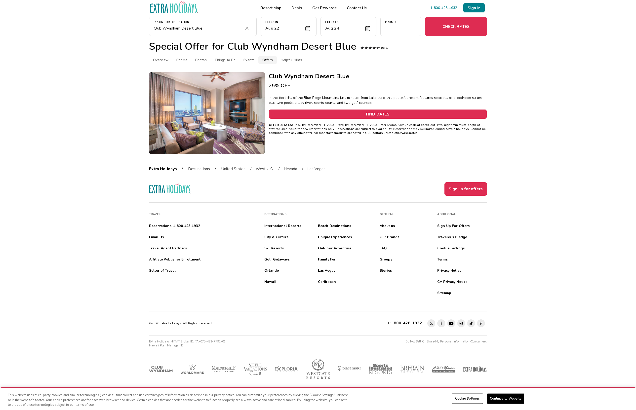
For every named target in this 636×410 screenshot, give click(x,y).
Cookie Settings (467, 398)
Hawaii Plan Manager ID (166, 345)
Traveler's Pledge (452, 237)
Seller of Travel (162, 270)
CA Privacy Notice (452, 281)
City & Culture (276, 237)
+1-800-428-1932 (405, 323)
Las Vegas (316, 169)
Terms (442, 259)
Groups (386, 259)
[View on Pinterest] (481, 323)
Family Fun (327, 259)
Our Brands (389, 237)
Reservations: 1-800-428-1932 (174, 226)
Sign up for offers (466, 189)
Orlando (271, 270)
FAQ (383, 248)
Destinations (199, 169)
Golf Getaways (277, 259)
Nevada (290, 169)
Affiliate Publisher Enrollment (174, 259)
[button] (289, 26)
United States (233, 169)
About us (387, 226)
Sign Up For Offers (453, 226)
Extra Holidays (163, 169)
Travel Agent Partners (168, 248)
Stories (386, 270)
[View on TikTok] (471, 323)
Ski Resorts (274, 248)
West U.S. (265, 169)
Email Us (156, 237)
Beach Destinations (334, 226)
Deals (296, 8)
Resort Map (270, 8)
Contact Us (357, 8)
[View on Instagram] (461, 323)
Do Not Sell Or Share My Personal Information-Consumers (446, 341)
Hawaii (270, 281)
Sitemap (444, 293)
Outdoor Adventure (334, 248)
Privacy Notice (449, 270)
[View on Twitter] (431, 323)
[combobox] (198, 28)
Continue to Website (505, 398)
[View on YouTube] (451, 323)
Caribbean (327, 281)
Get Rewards (324, 8)
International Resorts (282, 226)
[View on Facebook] (441, 323)
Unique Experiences (335, 237)
